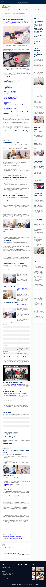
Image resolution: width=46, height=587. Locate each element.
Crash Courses (33, 9)
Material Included (6, 103)
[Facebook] (19, 3)
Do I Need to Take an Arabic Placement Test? (11, 97)
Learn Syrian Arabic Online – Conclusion (10, 108)
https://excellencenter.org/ (11, 534)
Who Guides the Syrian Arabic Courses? (10, 98)
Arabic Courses (21, 9)
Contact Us (5, 109)
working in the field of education (12, 134)
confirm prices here (23, 335)
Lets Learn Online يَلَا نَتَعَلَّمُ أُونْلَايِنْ (16, 584)
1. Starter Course (7, 85)
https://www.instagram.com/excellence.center (13, 536)
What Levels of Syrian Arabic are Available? (10, 83)
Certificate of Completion (7, 102)
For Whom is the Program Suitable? (9, 99)
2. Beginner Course (7, 86)
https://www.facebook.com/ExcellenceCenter (15, 538)
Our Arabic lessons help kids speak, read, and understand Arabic (38, 205)
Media (27, 9)
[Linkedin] (25, 3)
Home (6, 9)
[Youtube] (21, 3)
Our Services (15, 9)
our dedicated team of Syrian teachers (15, 384)
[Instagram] (23, 3)
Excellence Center (35, 584)
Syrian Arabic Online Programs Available (10, 91)
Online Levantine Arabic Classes (22, 304)
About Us (9, 9)
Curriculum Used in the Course (8, 81)
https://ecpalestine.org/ (9, 532)
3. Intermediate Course (8, 87)
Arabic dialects (24, 313)
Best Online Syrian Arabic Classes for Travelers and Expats (38, 25)
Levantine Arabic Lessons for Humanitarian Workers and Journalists (38, 35)
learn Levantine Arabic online (9, 23)
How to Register (6, 107)
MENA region (9, 69)
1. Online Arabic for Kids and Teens (10, 92)
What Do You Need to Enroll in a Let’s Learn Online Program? (13, 104)
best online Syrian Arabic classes (14, 22)
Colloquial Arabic (40, 9)
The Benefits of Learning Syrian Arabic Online (11, 82)
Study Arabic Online (12, 21)
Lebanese (20, 313)
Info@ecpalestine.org (9, 491)
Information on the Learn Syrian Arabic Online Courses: (12, 96)
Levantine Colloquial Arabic (13, 48)
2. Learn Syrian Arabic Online (9, 93)
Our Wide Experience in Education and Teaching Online (12, 80)
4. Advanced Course (7, 88)
